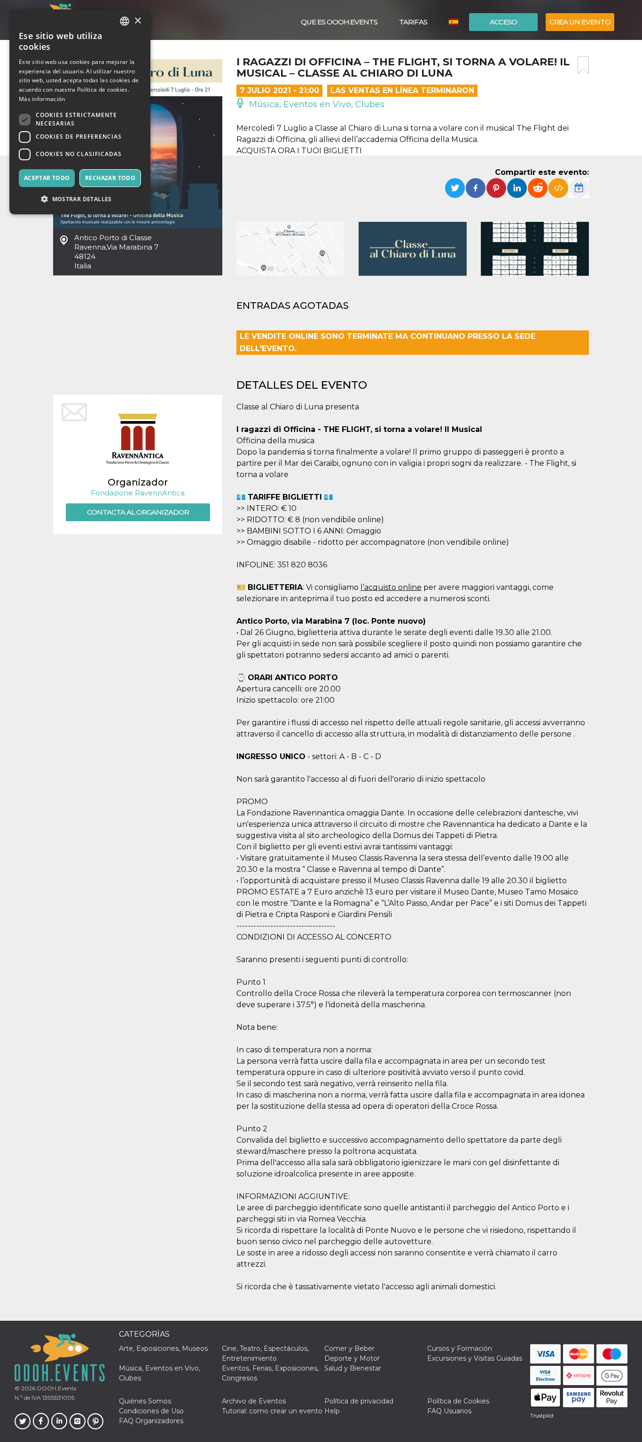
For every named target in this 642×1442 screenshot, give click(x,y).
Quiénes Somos (145, 1401)
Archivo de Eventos (254, 1401)
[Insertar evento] (558, 188)
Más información (42, 99)
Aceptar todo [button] (47, 178)
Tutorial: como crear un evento (272, 1411)
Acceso (503, 21)
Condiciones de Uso (151, 1411)
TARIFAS (413, 21)
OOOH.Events (55, 1388)
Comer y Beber (349, 1348)
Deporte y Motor (352, 1358)
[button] (80, 199)
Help (332, 1411)
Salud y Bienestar (352, 1368)
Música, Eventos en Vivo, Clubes (315, 104)
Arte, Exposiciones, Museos (163, 1348)
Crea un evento (580, 21)
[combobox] (124, 21)
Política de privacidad (358, 1401)
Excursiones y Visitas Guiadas (474, 1358)
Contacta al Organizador (138, 512)
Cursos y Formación (459, 1348)
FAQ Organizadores (151, 1421)
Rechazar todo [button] (110, 178)
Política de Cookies (458, 1401)
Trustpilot (542, 1415)
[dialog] (79, 111)
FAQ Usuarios (449, 1411)
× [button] (137, 20)
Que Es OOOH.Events (339, 21)
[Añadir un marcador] (583, 65)
